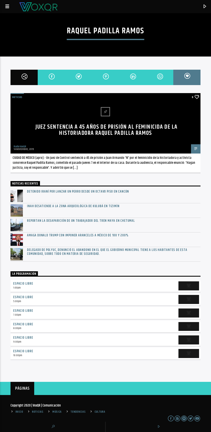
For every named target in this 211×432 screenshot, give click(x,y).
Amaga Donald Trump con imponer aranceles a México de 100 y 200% (77, 235)
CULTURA (100, 412)
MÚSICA (57, 412)
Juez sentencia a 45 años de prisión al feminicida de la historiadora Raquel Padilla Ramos (106, 130)
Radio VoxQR (20, 146)
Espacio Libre (23, 283)
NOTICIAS (17, 97)
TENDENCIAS (78, 412)
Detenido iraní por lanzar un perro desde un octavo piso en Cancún (78, 192)
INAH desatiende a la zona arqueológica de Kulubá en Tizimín (73, 206)
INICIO (19, 412)
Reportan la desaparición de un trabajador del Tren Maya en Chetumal (81, 221)
